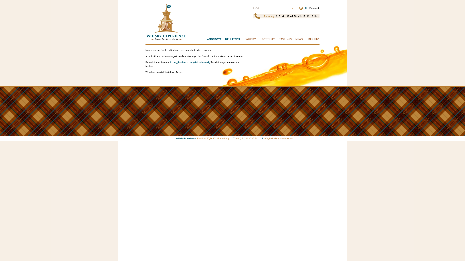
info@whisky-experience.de (278, 138)
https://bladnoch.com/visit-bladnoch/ (190, 62)
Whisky (251, 39)
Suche (256, 8)
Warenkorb (312, 8)
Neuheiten (232, 39)
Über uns (313, 39)
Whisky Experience (166, 22)
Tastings (285, 39)
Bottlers (268, 39)
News (299, 39)
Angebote (214, 39)
